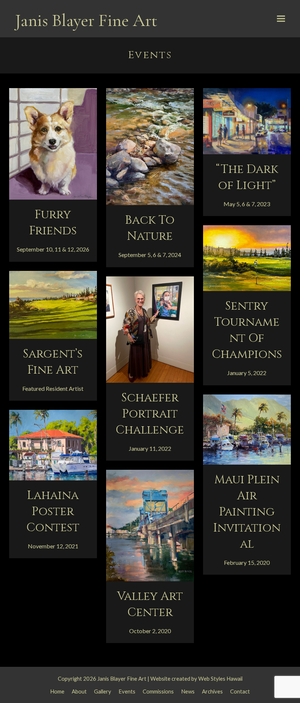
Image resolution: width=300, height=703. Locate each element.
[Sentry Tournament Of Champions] (247, 257)
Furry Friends (53, 223)
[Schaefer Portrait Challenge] (150, 328)
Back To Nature (150, 228)
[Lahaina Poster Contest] (53, 444)
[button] (281, 19)
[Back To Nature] (150, 145)
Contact (240, 691)
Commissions (158, 691)
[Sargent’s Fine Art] (53, 304)
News (188, 691)
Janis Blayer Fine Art (86, 20)
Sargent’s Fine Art (53, 362)
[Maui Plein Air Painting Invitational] (247, 428)
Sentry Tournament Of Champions (247, 330)
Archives (212, 691)
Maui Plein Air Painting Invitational (247, 512)
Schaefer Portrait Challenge (150, 414)
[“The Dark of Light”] (247, 120)
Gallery (102, 691)
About (79, 691)
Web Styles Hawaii (220, 678)
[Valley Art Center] (150, 524)
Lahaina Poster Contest (52, 512)
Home (57, 691)
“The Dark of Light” (247, 177)
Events (127, 691)
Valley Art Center (150, 604)
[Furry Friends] (53, 142)
